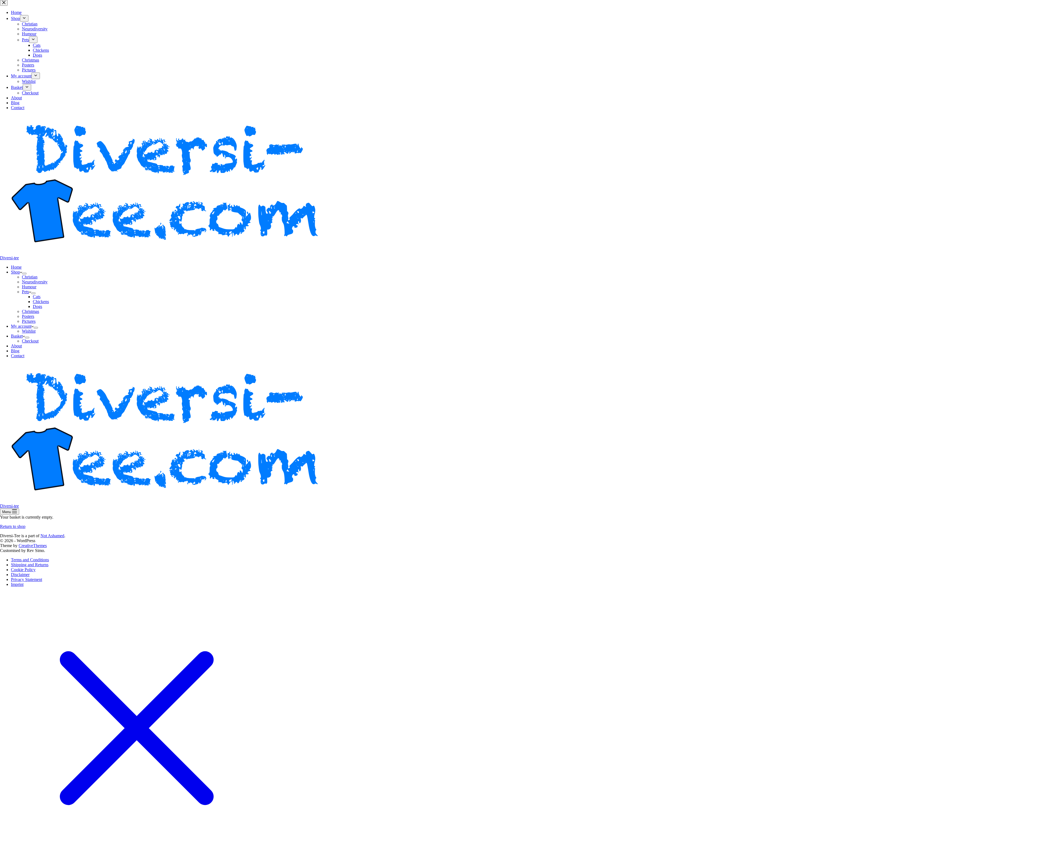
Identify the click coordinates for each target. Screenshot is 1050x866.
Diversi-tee (9, 257)
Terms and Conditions (30, 559)
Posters (28, 316)
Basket (17, 336)
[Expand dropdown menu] (24, 273)
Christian (29, 277)
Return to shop (12, 526)
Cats (36, 296)
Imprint (17, 584)
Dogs (37, 306)
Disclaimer (20, 574)
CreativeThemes (33, 545)
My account (21, 326)
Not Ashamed (52, 535)
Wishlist (29, 331)
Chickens (41, 301)
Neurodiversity (35, 282)
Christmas (30, 311)
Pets (25, 291)
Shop (15, 272)
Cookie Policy (23, 569)
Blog (15, 350)
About (16, 346)
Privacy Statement (26, 579)
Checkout (30, 341)
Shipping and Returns (29, 564)
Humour (29, 286)
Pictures (29, 321)
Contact (17, 355)
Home (16, 267)
